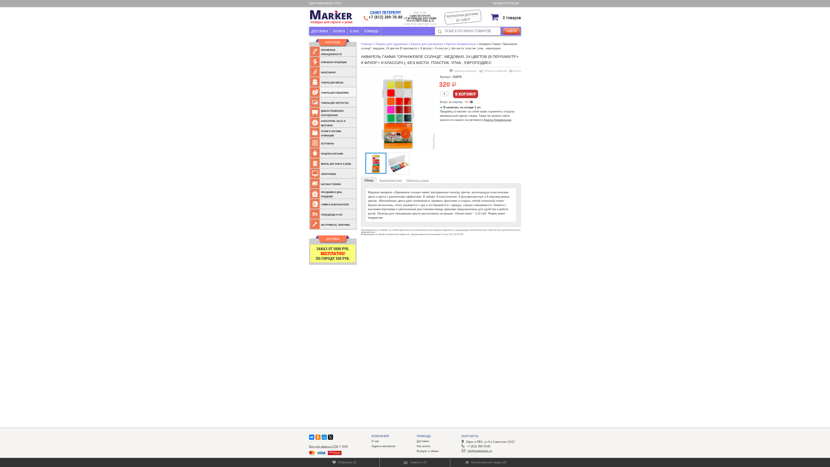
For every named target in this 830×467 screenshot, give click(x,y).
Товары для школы (332, 82)
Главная (366, 44)
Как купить (424, 446)
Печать (517, 70)
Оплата (339, 31)
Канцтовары (328, 72)
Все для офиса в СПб (323, 446)
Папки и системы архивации (331, 133)
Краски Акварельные (461, 44)
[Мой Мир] (324, 437)
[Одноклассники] (318, 437)
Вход (496, 3)
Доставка (319, 31)
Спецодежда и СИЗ (332, 214)
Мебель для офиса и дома (336, 163)
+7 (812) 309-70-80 (385, 17)
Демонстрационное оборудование (332, 113)
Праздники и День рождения (331, 194)
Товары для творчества (335, 102)
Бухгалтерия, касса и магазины (333, 123)
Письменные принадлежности (331, 52)
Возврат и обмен (428, 451)
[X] (330, 437)
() (347, 462)
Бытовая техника (331, 184)
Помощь (371, 31)
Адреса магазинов (384, 446)
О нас (354, 31)
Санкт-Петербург (385, 12)
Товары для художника (335, 92)
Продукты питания (332, 153)
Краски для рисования (427, 44)
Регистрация (511, 3)
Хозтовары (327, 143)
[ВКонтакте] (311, 437)
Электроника (328, 174)
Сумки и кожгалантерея (335, 204)
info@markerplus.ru (480, 451)
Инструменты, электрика (335, 224)
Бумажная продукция (334, 62)
